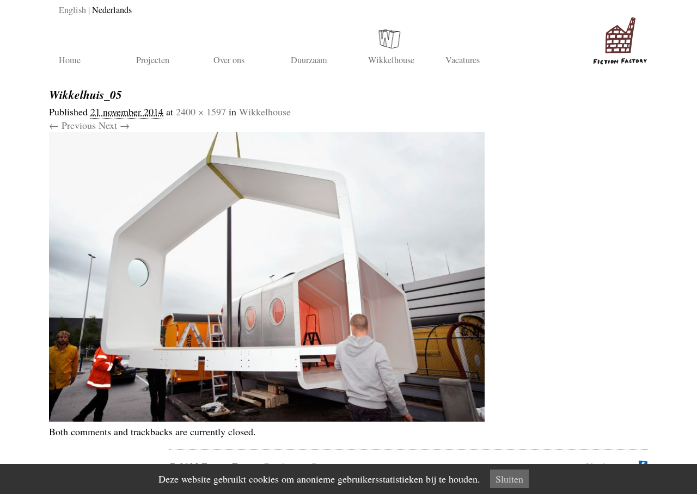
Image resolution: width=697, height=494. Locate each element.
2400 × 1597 (201, 111)
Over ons (228, 60)
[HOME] (618, 36)
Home (70, 60)
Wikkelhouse (391, 60)
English (72, 10)
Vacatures (462, 60)
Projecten (152, 60)
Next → (114, 125)
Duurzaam (309, 60)
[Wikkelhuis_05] (267, 417)
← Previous (72, 125)
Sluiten (509, 478)
